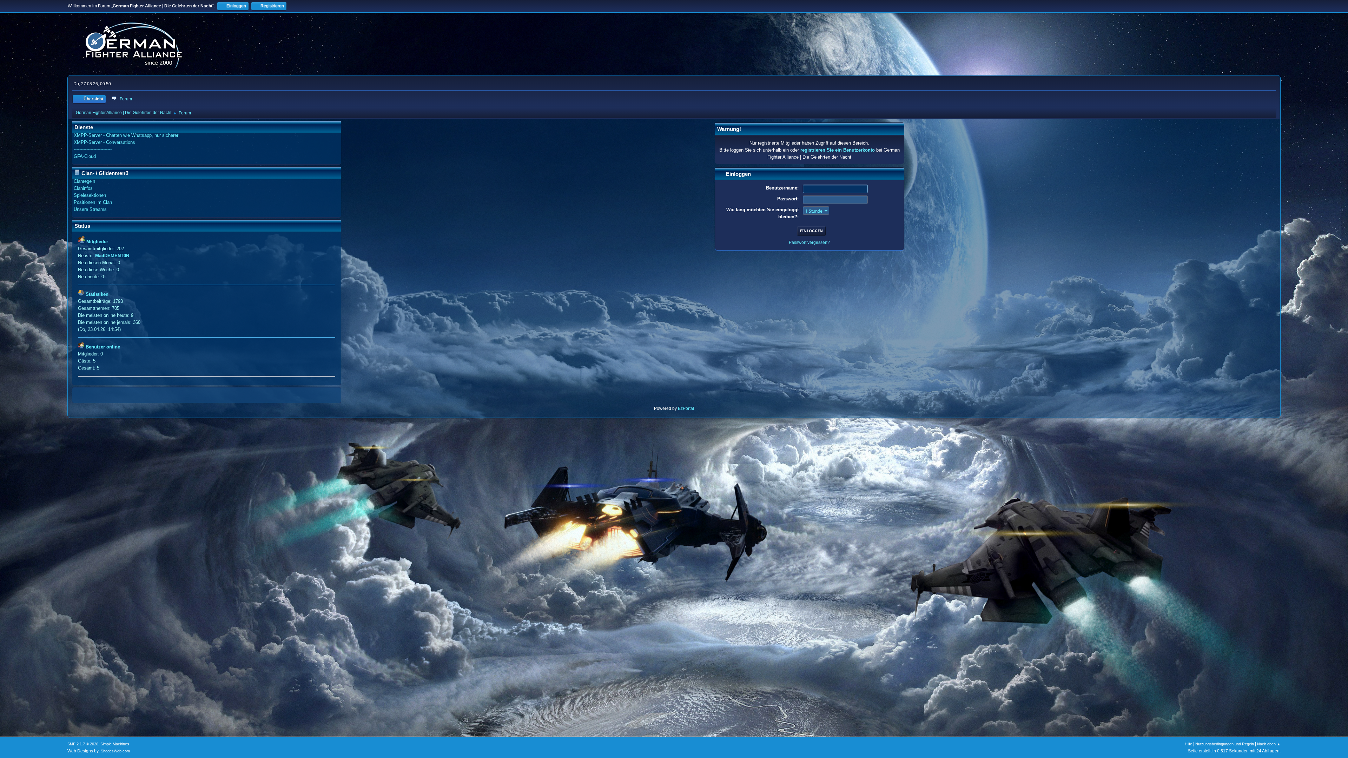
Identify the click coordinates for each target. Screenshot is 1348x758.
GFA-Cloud (85, 156)
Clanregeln (84, 181)
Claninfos (83, 188)
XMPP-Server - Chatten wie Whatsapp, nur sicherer (126, 135)
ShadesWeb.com (115, 751)
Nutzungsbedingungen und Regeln (1224, 744)
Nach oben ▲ (1269, 744)
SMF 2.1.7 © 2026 (82, 744)
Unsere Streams (90, 209)
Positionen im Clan (93, 202)
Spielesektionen (90, 195)
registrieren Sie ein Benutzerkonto (837, 150)
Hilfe (1188, 744)
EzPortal (686, 408)
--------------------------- (93, 149)
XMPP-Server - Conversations (104, 142)
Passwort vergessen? (809, 242)
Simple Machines (114, 744)
